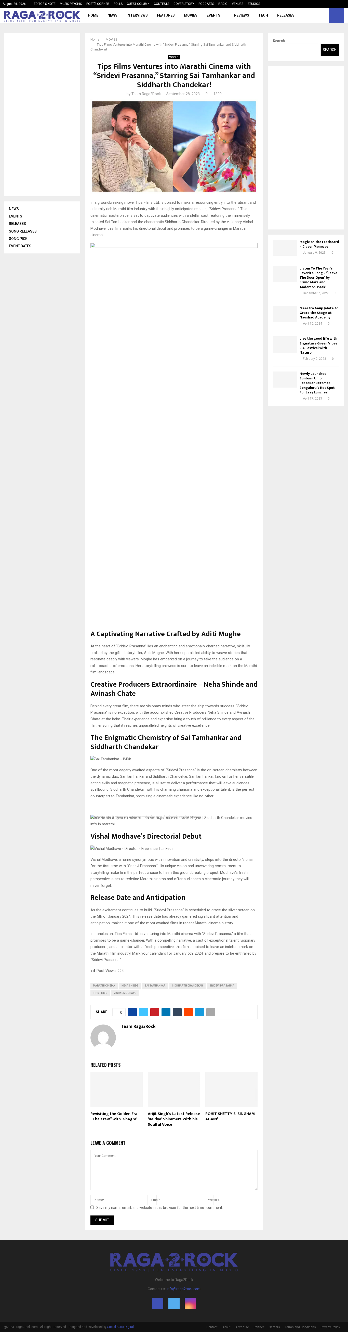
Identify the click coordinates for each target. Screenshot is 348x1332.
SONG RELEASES (23, 231)
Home (93, 15)
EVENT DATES (20, 246)
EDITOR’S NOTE (45, 4)
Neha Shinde (130, 985)
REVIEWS (241, 15)
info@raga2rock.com (183, 1289)
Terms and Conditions (300, 1327)
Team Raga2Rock (146, 94)
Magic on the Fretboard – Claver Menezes (319, 244)
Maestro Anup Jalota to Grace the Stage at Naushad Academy (319, 312)
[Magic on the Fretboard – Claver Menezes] (285, 248)
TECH (263, 15)
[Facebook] (312, 15)
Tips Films (100, 993)
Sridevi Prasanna (221, 985)
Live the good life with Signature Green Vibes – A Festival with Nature (318, 345)
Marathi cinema (104, 985)
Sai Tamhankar (155, 985)
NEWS (112, 15)
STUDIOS (254, 4)
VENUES (237, 4)
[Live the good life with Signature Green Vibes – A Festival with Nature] (285, 344)
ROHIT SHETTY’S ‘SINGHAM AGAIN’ (230, 1116)
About (226, 1327)
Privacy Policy (330, 1327)
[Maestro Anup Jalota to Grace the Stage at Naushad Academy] (285, 314)
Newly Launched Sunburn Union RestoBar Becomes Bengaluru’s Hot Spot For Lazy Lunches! (317, 383)
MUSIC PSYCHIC (71, 4)
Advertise (242, 1327)
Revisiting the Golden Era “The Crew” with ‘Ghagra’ (113, 1116)
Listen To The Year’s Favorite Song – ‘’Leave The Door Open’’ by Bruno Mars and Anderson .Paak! (318, 277)
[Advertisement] (47, 114)
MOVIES (190, 15)
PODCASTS (206, 4)
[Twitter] (318, 15)
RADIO (222, 4)
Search (279, 41)
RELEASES (286, 15)
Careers (274, 1327)
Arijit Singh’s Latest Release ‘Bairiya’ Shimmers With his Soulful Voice (174, 1119)
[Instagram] (323, 15)
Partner (259, 1327)
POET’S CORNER (97, 4)
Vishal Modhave (125, 993)
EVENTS (213, 15)
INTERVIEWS (137, 15)
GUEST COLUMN (138, 4)
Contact (212, 1327)
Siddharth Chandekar (187, 985)
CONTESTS (161, 4)
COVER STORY (183, 4)
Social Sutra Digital (120, 1327)
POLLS (118, 4)
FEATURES (166, 15)
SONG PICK (18, 239)
